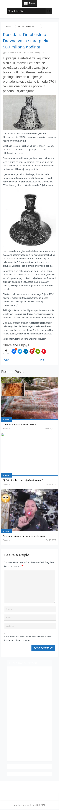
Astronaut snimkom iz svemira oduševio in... (25, 536)
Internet (21, 26)
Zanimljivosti (31, 26)
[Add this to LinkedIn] (25, 351)
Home (8, 26)
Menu (32, 3)
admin (7, 429)
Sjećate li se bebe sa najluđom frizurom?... (23, 480)
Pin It (41, 360)
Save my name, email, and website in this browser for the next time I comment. (28, 638)
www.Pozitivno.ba (21, 805)
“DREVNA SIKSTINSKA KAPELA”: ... (21, 424)
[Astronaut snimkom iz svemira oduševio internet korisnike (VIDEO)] (29, 510)
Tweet (6, 360)
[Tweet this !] (20, 351)
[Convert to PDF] (43, 351)
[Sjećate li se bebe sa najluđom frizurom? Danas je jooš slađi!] (29, 454)
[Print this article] (37, 351)
